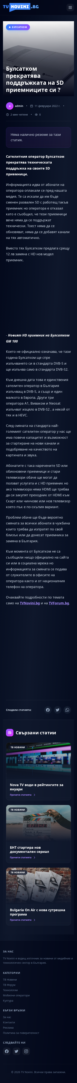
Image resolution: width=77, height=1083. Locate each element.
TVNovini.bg (30, 603)
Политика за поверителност (21, 1033)
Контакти (9, 1022)
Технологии (10, 990)
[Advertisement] (38, 297)
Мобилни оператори (16, 995)
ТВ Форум (9, 985)
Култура (8, 1000)
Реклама (8, 1027)
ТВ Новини (10, 979)
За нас (7, 1017)
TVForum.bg (59, 603)
